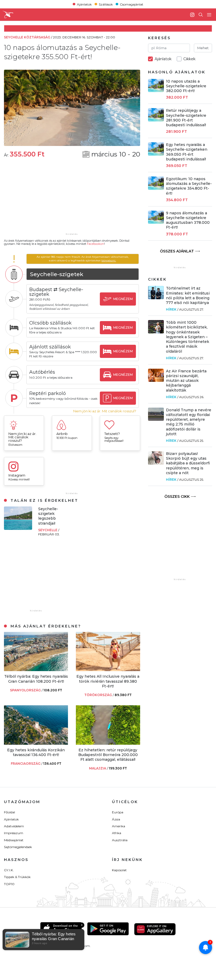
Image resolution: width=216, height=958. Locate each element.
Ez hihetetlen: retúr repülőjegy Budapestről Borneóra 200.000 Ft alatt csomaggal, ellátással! (108, 755)
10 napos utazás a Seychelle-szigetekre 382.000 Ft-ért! (186, 86)
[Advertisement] (71, 199)
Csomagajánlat (131, 4)
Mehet (203, 48)
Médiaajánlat (13, 840)
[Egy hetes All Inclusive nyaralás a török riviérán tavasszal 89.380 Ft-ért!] (108, 669)
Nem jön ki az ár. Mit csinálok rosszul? (104, 411)
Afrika (116, 833)
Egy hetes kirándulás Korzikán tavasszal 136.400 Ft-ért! (36, 752)
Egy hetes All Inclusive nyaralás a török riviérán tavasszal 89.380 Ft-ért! (107, 681)
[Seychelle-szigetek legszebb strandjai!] (18, 528)
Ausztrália (119, 840)
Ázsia (116, 819)
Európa (117, 812)
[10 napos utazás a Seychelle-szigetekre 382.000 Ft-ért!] (156, 90)
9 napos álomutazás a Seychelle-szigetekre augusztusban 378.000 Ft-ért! (188, 220)
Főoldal (9, 812)
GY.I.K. (9, 870)
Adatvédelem (14, 826)
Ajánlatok (84, 4)
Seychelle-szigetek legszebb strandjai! (48, 516)
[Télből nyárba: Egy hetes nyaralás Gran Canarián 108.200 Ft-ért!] (36, 669)
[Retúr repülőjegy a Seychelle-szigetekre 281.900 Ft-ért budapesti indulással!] (156, 120)
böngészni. (108, 260)
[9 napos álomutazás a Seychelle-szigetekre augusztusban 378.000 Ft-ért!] (156, 222)
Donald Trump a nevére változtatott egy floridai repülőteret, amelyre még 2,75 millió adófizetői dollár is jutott (188, 422)
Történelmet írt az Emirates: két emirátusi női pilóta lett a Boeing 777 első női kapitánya (188, 295)
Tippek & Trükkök (17, 877)
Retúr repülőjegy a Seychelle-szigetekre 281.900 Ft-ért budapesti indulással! (186, 117)
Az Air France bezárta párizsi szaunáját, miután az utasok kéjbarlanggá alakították (186, 381)
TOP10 (9, 884)
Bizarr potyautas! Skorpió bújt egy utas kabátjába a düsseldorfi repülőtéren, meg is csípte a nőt (188, 463)
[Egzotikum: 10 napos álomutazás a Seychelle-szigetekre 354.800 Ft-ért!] (156, 188)
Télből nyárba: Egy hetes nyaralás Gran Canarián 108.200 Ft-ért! (36, 678)
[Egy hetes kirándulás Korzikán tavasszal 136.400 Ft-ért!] (36, 743)
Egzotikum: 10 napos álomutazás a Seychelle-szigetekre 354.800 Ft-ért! (189, 186)
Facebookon (95, 244)
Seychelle (48, 530)
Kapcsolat (119, 870)
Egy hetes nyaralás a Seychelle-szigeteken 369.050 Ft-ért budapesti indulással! (186, 151)
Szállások (106, 4)
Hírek (171, 309)
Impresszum (13, 833)
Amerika (118, 826)
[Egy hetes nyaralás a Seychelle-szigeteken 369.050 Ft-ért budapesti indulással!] (156, 154)
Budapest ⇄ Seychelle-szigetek (56, 292)
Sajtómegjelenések (18, 847)
